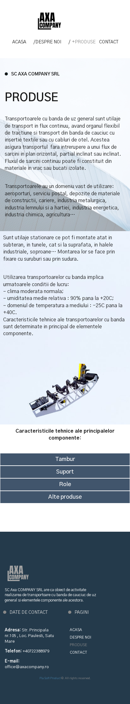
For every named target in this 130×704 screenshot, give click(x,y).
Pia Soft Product (50, 678)
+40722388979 (36, 651)
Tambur (65, 459)
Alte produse (65, 497)
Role (65, 484)
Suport (65, 472)
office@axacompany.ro (27, 667)
